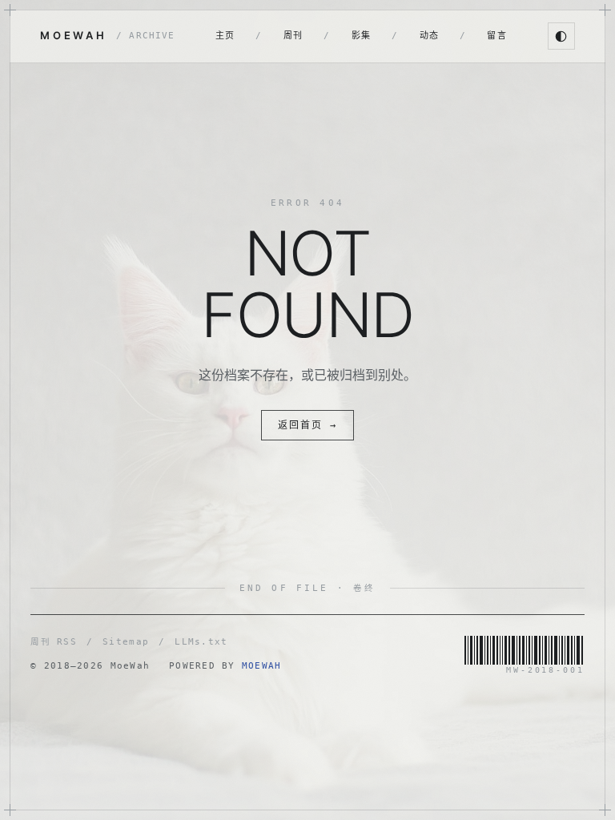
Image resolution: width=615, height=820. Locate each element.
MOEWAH (107, 35)
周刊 (293, 35)
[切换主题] (561, 36)
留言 (497, 35)
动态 (430, 35)
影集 (362, 35)
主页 (225, 35)
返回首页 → (307, 425)
